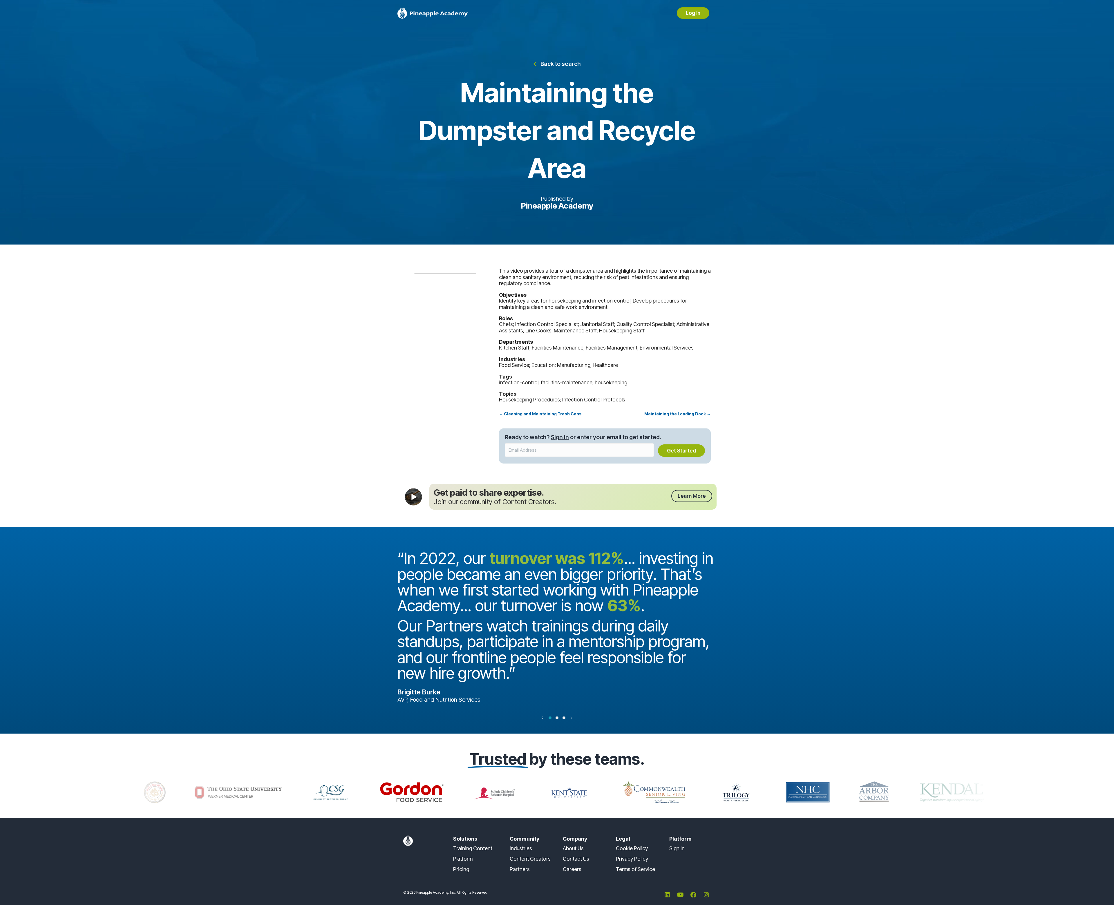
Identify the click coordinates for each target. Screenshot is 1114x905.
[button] (557, 64)
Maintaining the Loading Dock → (677, 414)
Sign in (560, 437)
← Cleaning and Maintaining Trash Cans (540, 414)
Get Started (681, 451)
